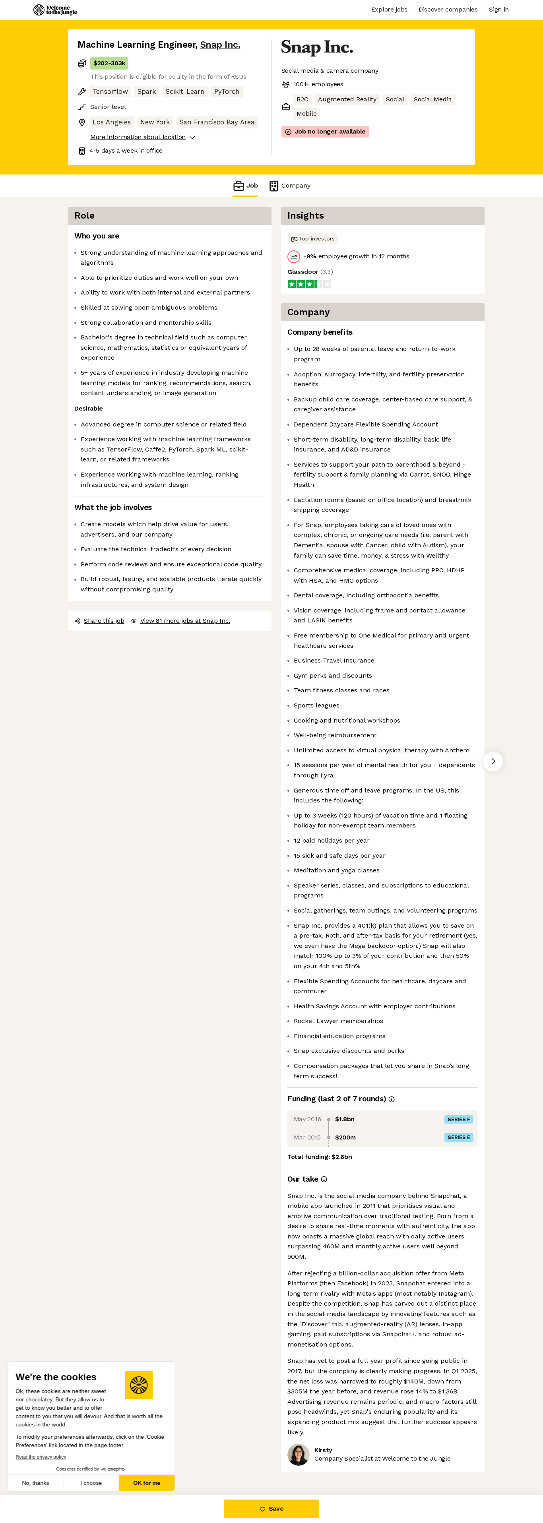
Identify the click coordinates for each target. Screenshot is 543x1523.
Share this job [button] (104, 620)
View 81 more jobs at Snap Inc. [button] (185, 620)
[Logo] (55, 10)
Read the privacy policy (41, 1457)
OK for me (147, 1483)
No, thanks (35, 1483)
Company (295, 185)
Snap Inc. (220, 44)
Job (252, 185)
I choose (91, 1483)
